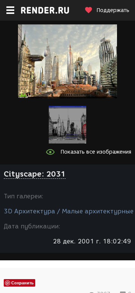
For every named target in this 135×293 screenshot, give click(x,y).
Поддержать (112, 10)
